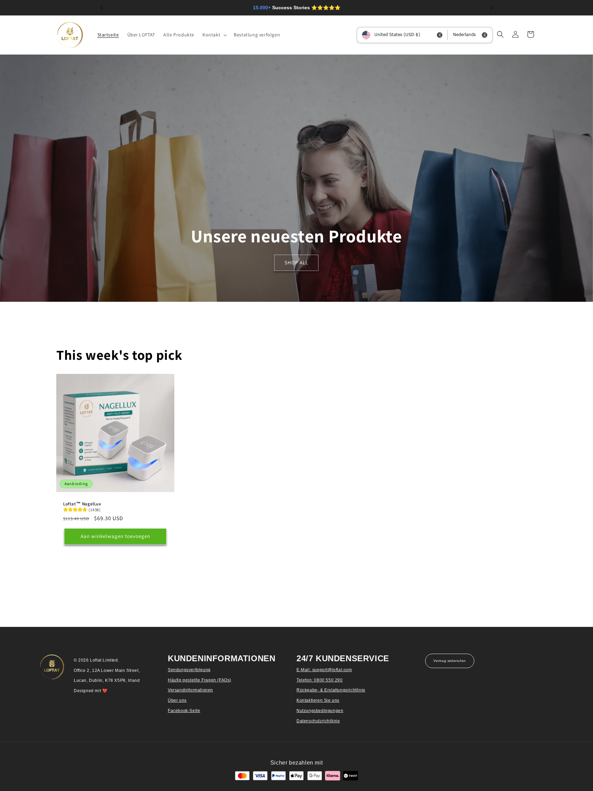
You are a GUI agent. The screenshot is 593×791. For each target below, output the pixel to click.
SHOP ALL (297, 263)
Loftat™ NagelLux (82, 504)
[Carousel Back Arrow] (101, 7)
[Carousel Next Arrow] (491, 7)
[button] (214, 34)
